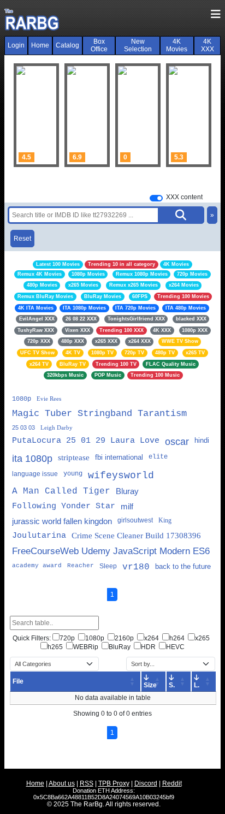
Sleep (108, 566)
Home (40, 45)
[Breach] (36, 115)
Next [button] (198, 115)
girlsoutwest (135, 520)
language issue (35, 474)
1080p (21, 399)
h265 (55, 647)
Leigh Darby (56, 427)
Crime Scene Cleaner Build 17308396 (136, 535)
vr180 (136, 567)
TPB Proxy (113, 783)
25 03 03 (23, 427)
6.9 (77, 157)
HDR (148, 647)
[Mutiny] (87, 115)
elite (158, 457)
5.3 (178, 157)
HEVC (175, 647)
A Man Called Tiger (61, 491)
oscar (177, 441)
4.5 (26, 157)
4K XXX (207, 45)
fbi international (119, 457)
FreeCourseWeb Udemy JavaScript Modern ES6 (111, 551)
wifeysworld (121, 475)
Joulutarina (39, 535)
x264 (151, 638)
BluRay (120, 647)
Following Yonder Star (63, 506)
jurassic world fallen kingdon (62, 521)
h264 (177, 638)
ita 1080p (32, 458)
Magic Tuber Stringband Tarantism (99, 413)
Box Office (99, 45)
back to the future (183, 566)
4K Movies (176, 45)
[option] (36, 115)
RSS (86, 783)
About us (62, 783)
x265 (202, 638)
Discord (145, 783)
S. (172, 685)
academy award (37, 565)
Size (150, 685)
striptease (74, 457)
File (18, 681)
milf (127, 506)
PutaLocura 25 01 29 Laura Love (85, 440)
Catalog (67, 45)
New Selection (138, 45)
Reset (22, 238)
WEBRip (85, 647)
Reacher (80, 565)
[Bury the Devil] (189, 115)
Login (16, 45)
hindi (201, 440)
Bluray (127, 491)
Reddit (172, 783)
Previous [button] (27, 115)
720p (67, 638)
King (164, 520)
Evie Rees (49, 398)
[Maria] (138, 115)
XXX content (184, 197)
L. (196, 685)
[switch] (156, 198)
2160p (124, 638)
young (72, 474)
